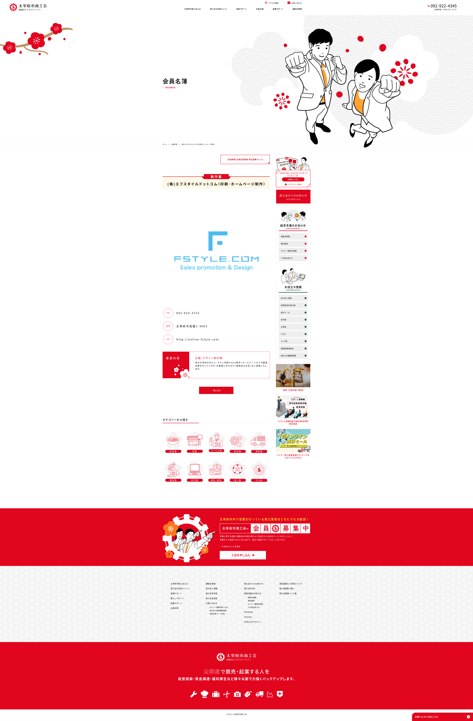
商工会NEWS (249, 588)
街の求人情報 (286, 298)
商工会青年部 (211, 593)
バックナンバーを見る (294, 184)
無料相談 (284, 243)
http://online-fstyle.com (197, 339)
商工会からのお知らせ (253, 583)
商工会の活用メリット (218, 9)
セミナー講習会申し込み (219, 607)
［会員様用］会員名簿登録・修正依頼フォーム (245, 159)
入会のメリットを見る (230, 546)
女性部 (283, 327)
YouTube (248, 617)
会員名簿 (259, 9)
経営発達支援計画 (288, 305)
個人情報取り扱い (287, 588)
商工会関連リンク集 (288, 593)
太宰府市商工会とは (192, 9)
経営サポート (241, 9)
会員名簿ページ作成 (217, 613)
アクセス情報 (273, 3)
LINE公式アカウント (253, 621)
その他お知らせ (287, 258)
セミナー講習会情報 (289, 251)
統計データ (285, 312)
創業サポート (278, 9)
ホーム (165, 144)
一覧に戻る (216, 390)
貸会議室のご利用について (290, 583)
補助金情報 (297, 9)
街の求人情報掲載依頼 (218, 610)
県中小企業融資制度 (288, 355)
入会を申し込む (240, 555)
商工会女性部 (211, 598)
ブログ (283, 334)
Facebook (248, 612)
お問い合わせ (296, 3)
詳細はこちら (293, 179)
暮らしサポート (177, 598)
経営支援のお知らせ (252, 593)
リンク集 (284, 341)
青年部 (283, 319)
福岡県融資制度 (287, 348)
